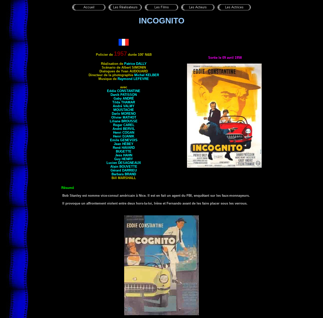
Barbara (124, 174)
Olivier (123, 117)
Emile (124, 140)
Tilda (123, 102)
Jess (123, 155)
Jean (123, 144)
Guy (123, 159)
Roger (123, 125)
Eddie (123, 91)
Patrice (135, 64)
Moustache (123, 110)
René (124, 148)
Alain (123, 166)
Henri (123, 132)
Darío (124, 113)
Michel (146, 75)
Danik (124, 95)
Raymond (133, 79)
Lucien (123, 163)
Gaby (124, 98)
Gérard (124, 170)
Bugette (123, 151)
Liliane (124, 121)
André (123, 106)
